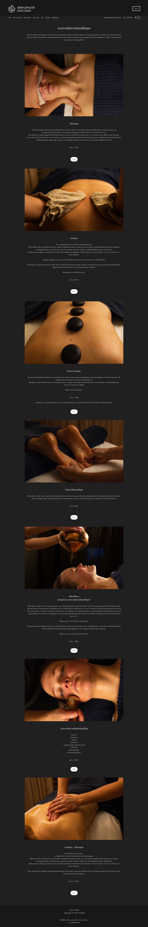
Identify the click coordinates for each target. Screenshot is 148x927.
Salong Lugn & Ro (26, 7)
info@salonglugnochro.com (112, 18)
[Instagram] (136, 18)
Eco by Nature (24, 10)
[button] (138, 17)
